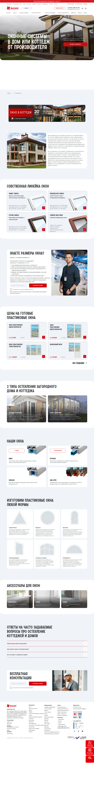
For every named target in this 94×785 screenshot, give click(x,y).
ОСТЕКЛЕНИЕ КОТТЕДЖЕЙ (50, 12)
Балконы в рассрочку (62, 715)
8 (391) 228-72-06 (77, 707)
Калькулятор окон (61, 707)
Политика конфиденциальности (51, 732)
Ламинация (31, 727)
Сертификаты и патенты (13, 727)
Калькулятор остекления (63, 710)
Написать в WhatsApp (90, 745)
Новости (46, 710)
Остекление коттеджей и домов (36, 725)
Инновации (47, 730)
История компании (9, 726)
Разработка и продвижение (71, 737)
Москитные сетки (33, 708)
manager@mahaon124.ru (63, 728)
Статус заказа (47, 712)
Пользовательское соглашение (51, 733)
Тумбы (30, 715)
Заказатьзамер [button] (89, 772)
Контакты (9, 732)
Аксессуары (31, 720)
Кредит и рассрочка (62, 712)
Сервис (46, 715)
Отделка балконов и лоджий (35, 717)
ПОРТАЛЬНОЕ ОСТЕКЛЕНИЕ (63, 12)
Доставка (46, 725)
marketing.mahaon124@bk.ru (79, 708)
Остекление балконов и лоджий (36, 713)
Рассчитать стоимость (90, 753)
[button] (59, 8)
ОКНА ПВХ (8, 12)
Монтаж (46, 720)
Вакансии (9, 723)
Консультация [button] (47, 728)
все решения (78, 363)
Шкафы (30, 712)
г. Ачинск (59, 721)
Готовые (30, 731)
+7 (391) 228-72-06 (73, 7)
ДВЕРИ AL (80, 12)
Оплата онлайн (48, 708)
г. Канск (59, 722)
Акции (45, 713)
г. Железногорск (61, 724)
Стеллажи (31, 718)
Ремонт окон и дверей (34, 728)
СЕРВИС (85, 12)
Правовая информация (49, 707)
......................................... (40, 292)
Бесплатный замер (48, 717)
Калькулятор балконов (62, 708)
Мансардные (32, 730)
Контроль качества (11, 728)
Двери (30, 710)
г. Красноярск (60, 719)
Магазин (46, 722)
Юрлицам (46, 727)
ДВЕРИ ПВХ (73, 12)
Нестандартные (32, 723)
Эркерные (31, 721)
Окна (30, 707)
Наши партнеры (9, 731)
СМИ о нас (9, 722)
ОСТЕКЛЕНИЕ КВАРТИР (36, 12)
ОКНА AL (15, 12)
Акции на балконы (61, 713)
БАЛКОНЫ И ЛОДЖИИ (24, 12)
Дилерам (46, 718)
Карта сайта (47, 723)
